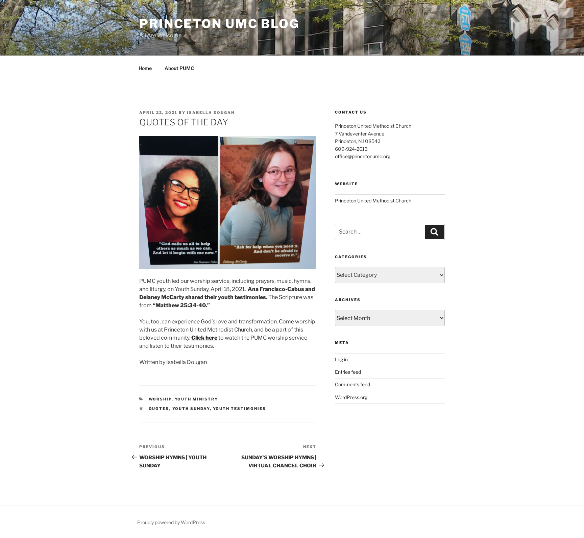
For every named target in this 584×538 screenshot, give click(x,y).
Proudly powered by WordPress (171, 522)
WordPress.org (351, 397)
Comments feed (352, 384)
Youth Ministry (196, 399)
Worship (160, 399)
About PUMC (179, 68)
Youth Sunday (191, 408)
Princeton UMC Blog (219, 23)
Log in (341, 359)
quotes (159, 408)
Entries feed (348, 372)
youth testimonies (239, 408)
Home (145, 68)
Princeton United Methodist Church (373, 200)
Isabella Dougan (211, 112)
